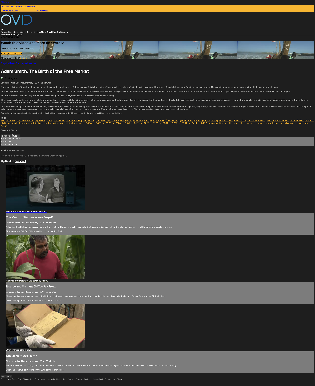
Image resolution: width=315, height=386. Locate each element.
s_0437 (202, 123)
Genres (16, 32)
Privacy (79, 379)
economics (126, 120)
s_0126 (117, 123)
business (10, 120)
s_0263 (173, 123)
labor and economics (278, 120)
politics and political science (67, 123)
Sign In (18, 34)
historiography (202, 120)
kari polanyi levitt (256, 120)
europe (148, 120)
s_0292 (183, 123)
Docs (10, 32)
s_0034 (87, 123)
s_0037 (97, 123)
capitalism (40, 120)
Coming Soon (40, 379)
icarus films (240, 120)
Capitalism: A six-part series (18, 63)
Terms (71, 379)
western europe (255, 123)
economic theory (110, 120)
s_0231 (164, 123)
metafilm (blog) (54, 379)
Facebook (6, 135)
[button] (2, 29)
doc (98, 120)
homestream (226, 120)
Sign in (64, 32)
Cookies (87, 379)
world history (273, 123)
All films (37, 32)
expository (158, 120)
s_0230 (154, 123)
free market (171, 120)
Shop (3, 379)
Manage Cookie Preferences (104, 379)
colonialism (59, 120)
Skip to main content (10, 2)
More (43, 32)
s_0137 (126, 123)
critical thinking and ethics (80, 120)
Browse (4, 32)
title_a (222, 123)
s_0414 (193, 123)
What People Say (14, 379)
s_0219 (145, 123)
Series (23, 32)
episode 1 (138, 120)
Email (17, 135)
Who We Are (27, 379)
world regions (288, 123)
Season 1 (20, 161)
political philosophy (41, 123)
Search (30, 32)
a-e (3, 120)
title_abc (232, 123)
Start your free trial (11, 53)
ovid (14, 123)
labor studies (297, 120)
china (49, 120)
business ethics (25, 120)
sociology (213, 123)
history (214, 120)
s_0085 (107, 123)
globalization (186, 120)
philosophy (23, 123)
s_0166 (135, 123)
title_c (242, 123)
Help (64, 379)
